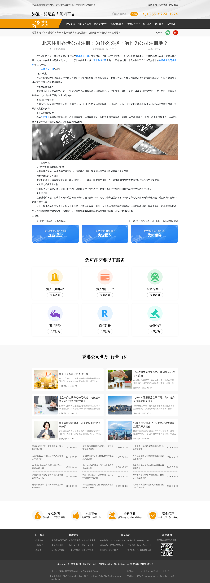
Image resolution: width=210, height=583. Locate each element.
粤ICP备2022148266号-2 (141, 564)
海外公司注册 (84, 23)
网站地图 (173, 4)
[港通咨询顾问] (40, 23)
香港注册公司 (82, 56)
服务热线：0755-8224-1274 (112, 540)
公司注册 (45, 117)
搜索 (135, 14)
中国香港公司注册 (59, 540)
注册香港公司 (99, 60)
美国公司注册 (57, 545)
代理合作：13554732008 (111, 545)
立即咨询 (55, 295)
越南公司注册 (87, 550)
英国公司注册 (74, 540)
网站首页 (70, 23)
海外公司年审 (100, 23)
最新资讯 (39, 550)
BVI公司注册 (74, 545)
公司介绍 (39, 540)
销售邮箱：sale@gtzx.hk (138, 540)
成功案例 (39, 545)
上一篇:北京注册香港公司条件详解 (49, 221)
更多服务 (159, 23)
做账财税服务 (117, 23)
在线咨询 (152, 4)
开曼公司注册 (74, 550)
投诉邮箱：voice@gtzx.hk (139, 550)
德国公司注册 (87, 545)
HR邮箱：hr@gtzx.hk (109, 550)
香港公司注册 (47, 69)
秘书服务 (147, 23)
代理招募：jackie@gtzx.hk (139, 545)
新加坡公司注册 (58, 550)
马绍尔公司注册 (88, 540)
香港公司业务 (54, 32)
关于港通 (163, 4)
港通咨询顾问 (38, 32)
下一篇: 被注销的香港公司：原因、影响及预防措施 (153, 221)
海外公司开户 (133, 23)
